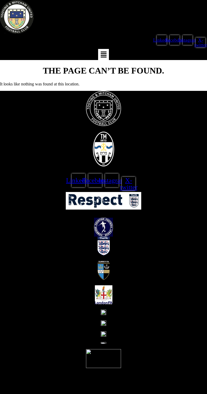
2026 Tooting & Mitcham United (59, 386)
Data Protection (58, 373)
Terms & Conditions (21, 373)
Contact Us (87, 373)
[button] (103, 54)
